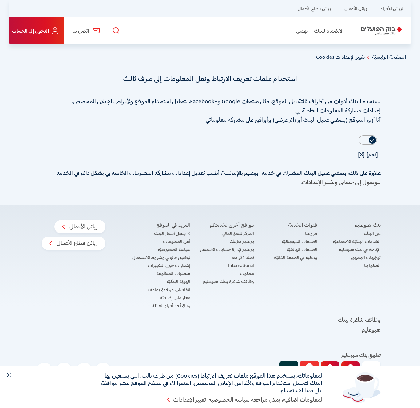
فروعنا (311, 233)
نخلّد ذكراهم (243, 257)
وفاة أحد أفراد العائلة (171, 305)
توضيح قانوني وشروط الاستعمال (161, 257)
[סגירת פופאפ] (9, 375)
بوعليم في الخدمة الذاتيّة (295, 257)
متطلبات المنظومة (173, 273)
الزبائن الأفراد (393, 8)
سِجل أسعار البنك (170, 233)
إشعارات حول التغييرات (169, 265)
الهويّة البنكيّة (178, 281)
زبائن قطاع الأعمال (314, 8)
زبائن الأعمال (355, 8)
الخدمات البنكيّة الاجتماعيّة (357, 241)
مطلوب (247, 273)
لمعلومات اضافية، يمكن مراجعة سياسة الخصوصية (265, 399)
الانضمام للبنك (328, 30)
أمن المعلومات (176, 241)
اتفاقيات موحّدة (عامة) (169, 289)
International (241, 265)
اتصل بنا (81, 30)
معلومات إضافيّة (175, 297)
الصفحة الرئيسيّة (389, 56)
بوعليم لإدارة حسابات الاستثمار (227, 249)
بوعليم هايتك (241, 241)
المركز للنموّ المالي (238, 233)
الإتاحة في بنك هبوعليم (360, 249)
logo (380, 30)
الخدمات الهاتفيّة (302, 249)
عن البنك (372, 233)
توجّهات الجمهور (366, 257)
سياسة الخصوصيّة (174, 249)
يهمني (302, 30)
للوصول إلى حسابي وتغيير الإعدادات (341, 181)
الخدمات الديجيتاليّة (299, 241)
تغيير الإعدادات (189, 399)
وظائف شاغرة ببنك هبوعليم (228, 281)
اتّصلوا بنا (372, 265)
